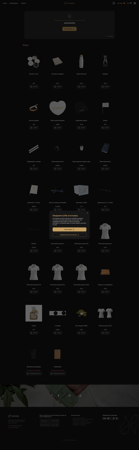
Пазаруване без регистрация (68, 234)
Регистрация (68, 229)
